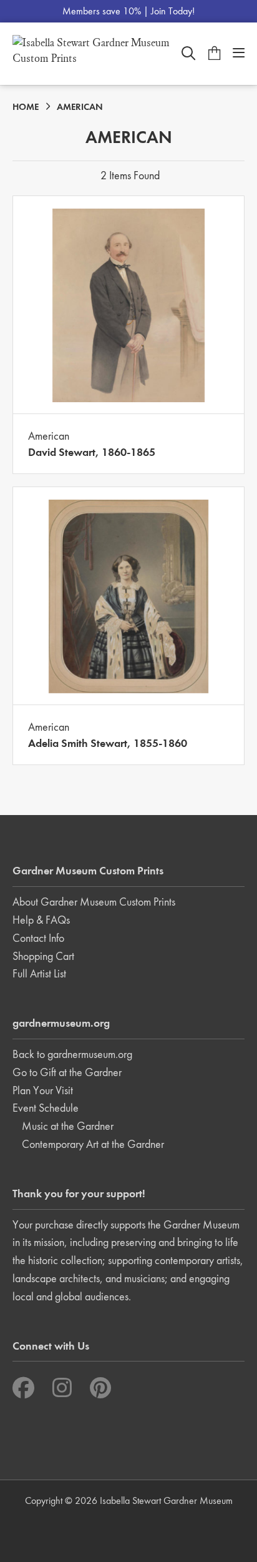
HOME (25, 107)
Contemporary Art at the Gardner (93, 1144)
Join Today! (173, 10)
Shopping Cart (43, 956)
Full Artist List (39, 973)
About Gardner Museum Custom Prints (93, 901)
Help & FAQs (41, 919)
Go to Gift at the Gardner (67, 1072)
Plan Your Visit (42, 1090)
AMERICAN (80, 107)
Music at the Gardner (68, 1126)
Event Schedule (45, 1107)
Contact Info (38, 938)
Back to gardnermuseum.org (72, 1054)
